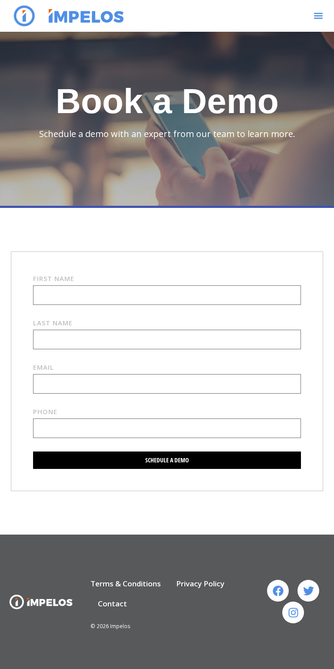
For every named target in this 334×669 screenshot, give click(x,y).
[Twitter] (308, 591)
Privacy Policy (200, 584)
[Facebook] (278, 591)
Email (43, 367)
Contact (112, 604)
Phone (45, 411)
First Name (53, 278)
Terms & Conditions (125, 584)
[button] (318, 16)
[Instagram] (293, 612)
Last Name (53, 322)
